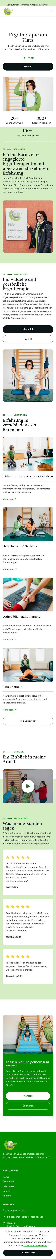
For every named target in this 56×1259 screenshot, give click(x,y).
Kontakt (28, 66)
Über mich (28, 329)
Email (27, 1074)
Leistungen (8, 1186)
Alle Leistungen (28, 721)
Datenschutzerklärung (35, 1245)
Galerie (6, 1191)
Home (6, 1177)
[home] (13, 11)
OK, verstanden (28, 1253)
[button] (51, 11)
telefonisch (12, 1074)
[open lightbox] (28, 786)
